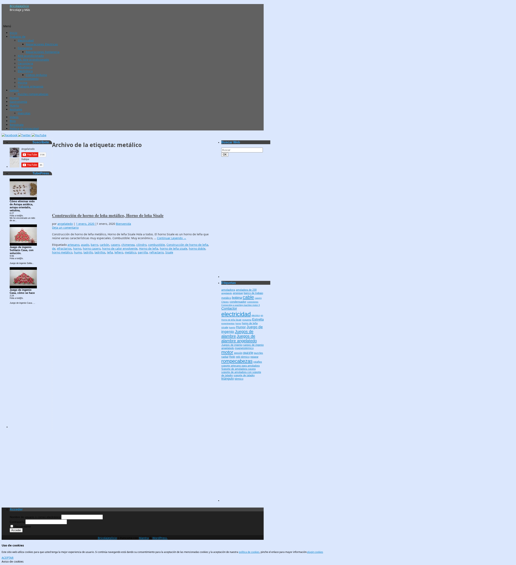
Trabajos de (17, 37)
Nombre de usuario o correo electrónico (35, 517)
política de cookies (249, 552)
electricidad (236, 314)
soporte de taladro (244, 375)
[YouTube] (39, 135)
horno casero (92, 248)
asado (85, 245)
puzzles (258, 353)
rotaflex (257, 362)
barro (94, 245)
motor (227, 352)
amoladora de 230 (246, 290)
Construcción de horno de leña (187, 245)
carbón (104, 245)
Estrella (258, 319)
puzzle (248, 353)
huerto (232, 327)
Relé (232, 356)
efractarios (64, 248)
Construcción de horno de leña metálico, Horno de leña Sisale (107, 215)
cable (248, 297)
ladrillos (100, 252)
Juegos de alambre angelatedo (239, 338)
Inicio (13, 33)
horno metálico (62, 252)
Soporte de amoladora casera (238, 369)
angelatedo (65, 224)
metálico (130, 252)
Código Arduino (36, 75)
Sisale (169, 252)
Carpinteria (25, 63)
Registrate (17, 125)
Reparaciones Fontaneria (42, 52)
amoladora (228, 289)
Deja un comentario (65, 227)
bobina (237, 298)
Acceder (16, 530)
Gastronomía (18, 102)
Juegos (14, 90)
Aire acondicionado (31, 56)
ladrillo (88, 252)
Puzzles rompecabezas (33, 94)
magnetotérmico (244, 348)
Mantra (144, 538)
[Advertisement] (132, 180)
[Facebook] (10, 135)
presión (238, 353)
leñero (118, 252)
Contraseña (17, 521)
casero (115, 245)
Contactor (229, 308)
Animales (16, 109)
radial (224, 356)
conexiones (252, 302)
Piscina (22, 82)
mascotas (24, 113)
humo (78, 252)
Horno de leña (148, 248)
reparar (254, 356)
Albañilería (25, 67)
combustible (156, 245)
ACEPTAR (8, 558)
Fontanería (25, 48)
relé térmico (243, 356)
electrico (256, 315)
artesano (73, 245)
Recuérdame (23, 526)
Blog (13, 121)
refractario (156, 252)
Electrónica (25, 71)
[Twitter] (25, 135)
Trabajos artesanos (30, 86)
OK (225, 154)
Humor (14, 98)
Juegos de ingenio (231, 345)
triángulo (227, 378)
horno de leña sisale (173, 248)
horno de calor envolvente (119, 248)
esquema (246, 320)
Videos (14, 117)
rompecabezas (237, 361)
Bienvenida (123, 224)
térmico (239, 378)
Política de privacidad (24, 128)
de (53, 248)
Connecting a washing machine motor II (240, 305)
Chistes (225, 302)
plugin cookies (315, 552)
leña (110, 252)
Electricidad (26, 40)
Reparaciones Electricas (42, 44)
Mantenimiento (28, 79)
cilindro (141, 245)
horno (77, 248)
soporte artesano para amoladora (240, 365)
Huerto (14, 105)
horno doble (197, 248)
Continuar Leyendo (171, 238)
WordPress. (160, 538)
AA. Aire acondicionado (33, 60)
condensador (238, 301)
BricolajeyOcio (19, 6)
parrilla (143, 252)
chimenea (128, 245)
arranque (238, 293)
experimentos (228, 323)
